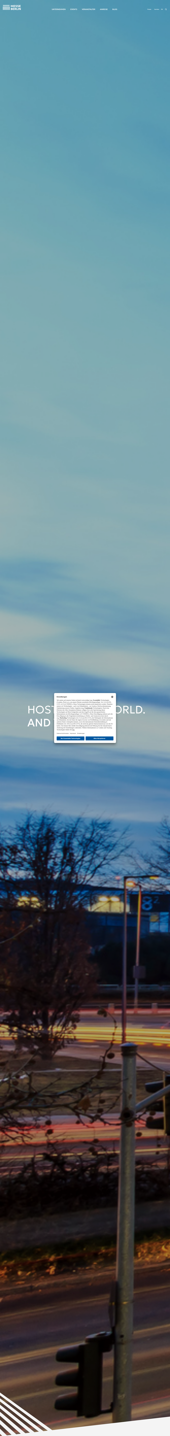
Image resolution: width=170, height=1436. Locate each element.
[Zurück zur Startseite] (12, 7)
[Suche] (166, 9)
